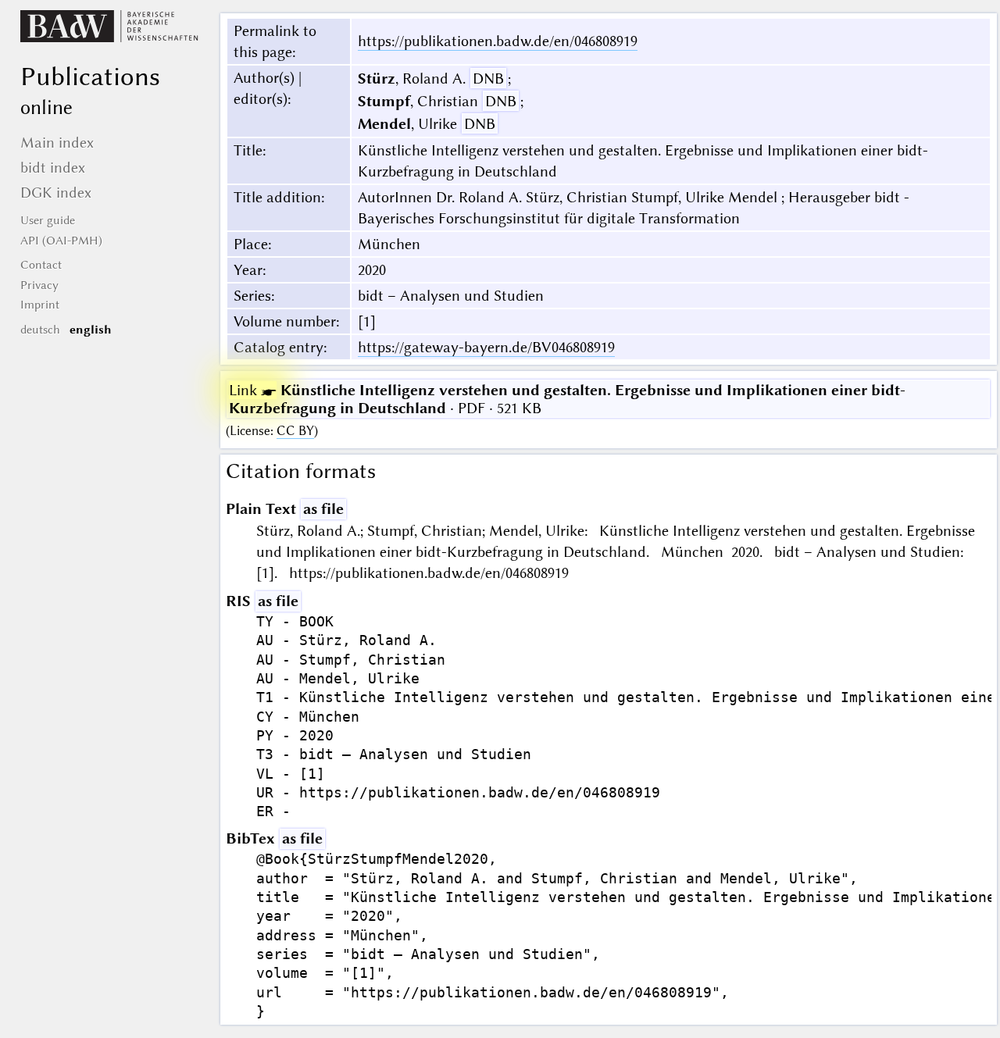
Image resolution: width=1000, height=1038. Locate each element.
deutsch (40, 330)
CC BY (295, 430)
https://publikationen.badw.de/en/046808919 (498, 41)
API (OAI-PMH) (61, 241)
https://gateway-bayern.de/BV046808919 (486, 347)
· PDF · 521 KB (567, 399)
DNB (488, 78)
